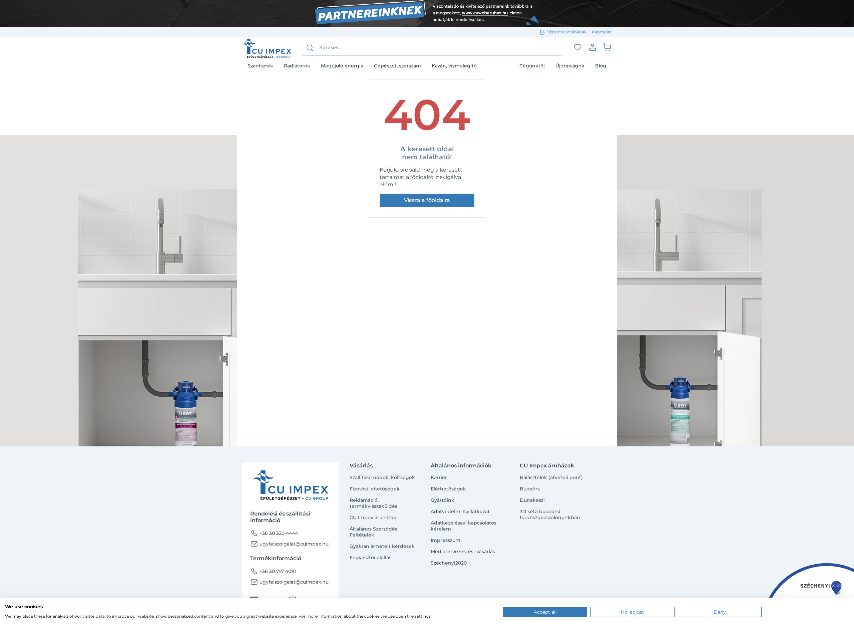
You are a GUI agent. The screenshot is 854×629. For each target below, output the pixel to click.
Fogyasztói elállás (370, 558)
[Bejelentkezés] (592, 47)
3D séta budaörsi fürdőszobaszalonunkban (550, 514)
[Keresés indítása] (310, 48)
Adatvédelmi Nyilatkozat (460, 511)
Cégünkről (532, 66)
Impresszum (445, 540)
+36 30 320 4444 (274, 533)
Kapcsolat (602, 31)
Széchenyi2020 (449, 563)
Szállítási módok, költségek (382, 477)
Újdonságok (569, 66)
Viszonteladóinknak (566, 31)
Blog (600, 66)
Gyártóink (442, 500)
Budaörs (530, 489)
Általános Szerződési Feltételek (374, 532)
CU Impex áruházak (373, 517)
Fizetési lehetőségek (375, 489)
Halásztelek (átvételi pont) (551, 477)
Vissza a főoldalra (427, 200)
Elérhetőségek (448, 489)
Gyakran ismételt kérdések (382, 546)
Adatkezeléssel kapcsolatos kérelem (463, 526)
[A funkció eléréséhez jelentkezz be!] (577, 47)
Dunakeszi (532, 500)
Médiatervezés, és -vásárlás (463, 552)
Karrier (439, 477)
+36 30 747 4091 (273, 571)
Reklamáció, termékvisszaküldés (373, 503)
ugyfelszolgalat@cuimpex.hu (289, 544)
